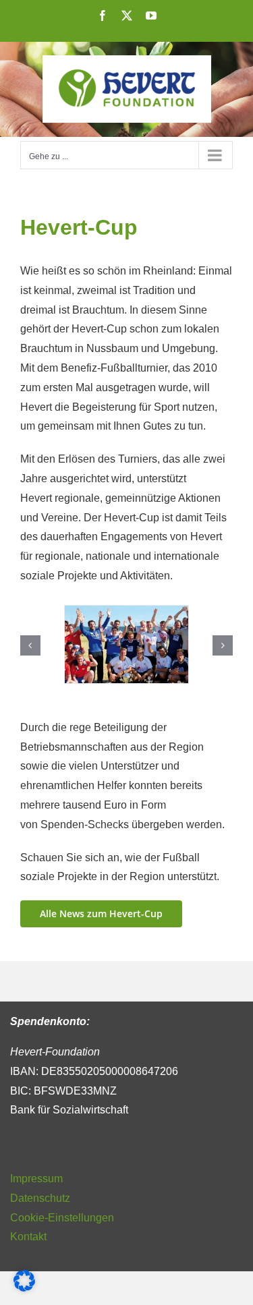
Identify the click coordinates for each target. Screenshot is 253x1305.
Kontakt (28, 1236)
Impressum (36, 1178)
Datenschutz (40, 1198)
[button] (30, 645)
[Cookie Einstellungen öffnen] (24, 1288)
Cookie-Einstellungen (62, 1217)
